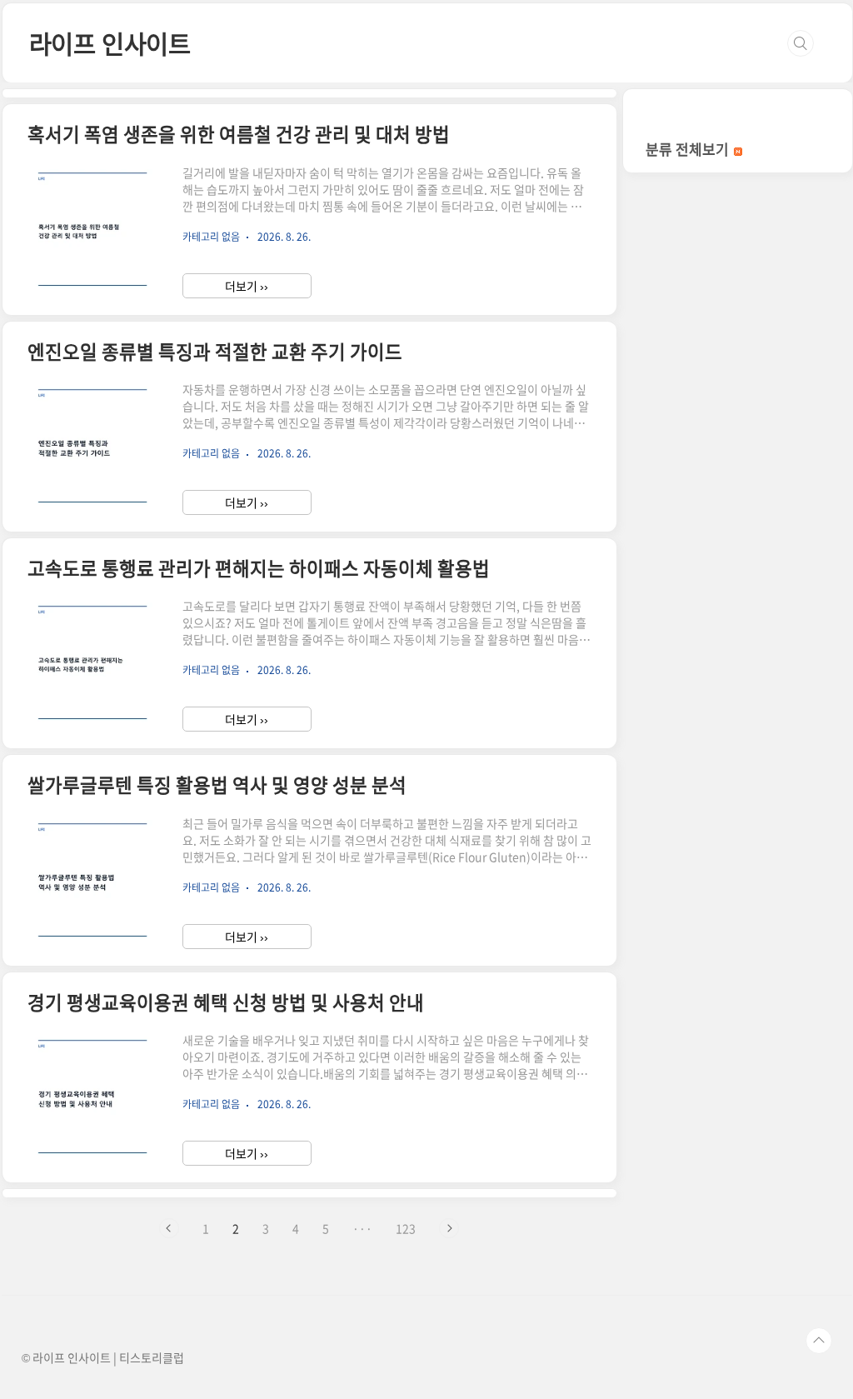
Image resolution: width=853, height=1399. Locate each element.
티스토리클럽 (151, 1357)
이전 (169, 1228)
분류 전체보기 (689, 148)
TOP (819, 1340)
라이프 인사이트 (110, 43)
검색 (800, 43)
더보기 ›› (246, 285)
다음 (449, 1228)
